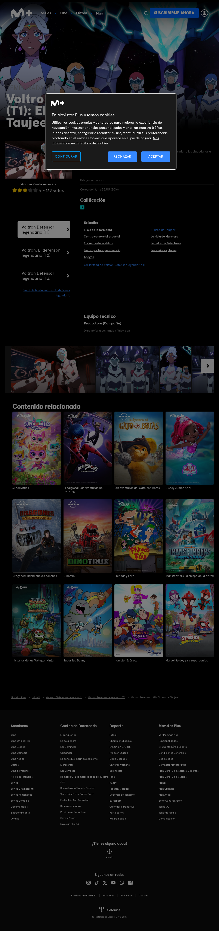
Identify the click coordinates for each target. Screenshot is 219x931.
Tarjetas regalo (167, 812)
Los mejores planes (163, 250)
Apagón (89, 257)
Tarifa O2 (164, 806)
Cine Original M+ (20, 740)
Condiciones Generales (172, 752)
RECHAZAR (123, 156)
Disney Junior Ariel (178, 488)
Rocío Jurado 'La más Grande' (77, 788)
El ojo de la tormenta (98, 230)
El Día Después (118, 758)
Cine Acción (18, 758)
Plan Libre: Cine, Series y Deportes (178, 770)
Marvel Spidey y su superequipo (187, 660)
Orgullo (15, 818)
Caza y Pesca (67, 818)
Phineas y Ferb (124, 576)
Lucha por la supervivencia (102, 250)
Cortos (15, 764)
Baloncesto (116, 770)
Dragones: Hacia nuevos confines (34, 576)
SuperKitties (20, 488)
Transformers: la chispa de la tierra (190, 576)
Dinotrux (69, 576)
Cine (63, 13)
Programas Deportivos (73, 812)
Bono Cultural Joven (170, 800)
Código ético (166, 758)
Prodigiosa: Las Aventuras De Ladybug (83, 489)
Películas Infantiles (22, 776)
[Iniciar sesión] (204, 13)
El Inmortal (66, 764)
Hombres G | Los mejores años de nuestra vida (84, 779)
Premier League (119, 752)
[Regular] (25, 190)
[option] (53, 369)
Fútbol (81, 13)
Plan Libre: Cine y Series (172, 776)
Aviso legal (108, 895)
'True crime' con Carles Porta (77, 794)
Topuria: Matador (119, 788)
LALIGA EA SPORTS (120, 746)
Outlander (66, 752)
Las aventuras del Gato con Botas (137, 488)
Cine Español (18, 746)
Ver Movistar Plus (168, 734)
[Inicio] (21, 13)
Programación (118, 818)
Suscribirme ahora (174, 12)
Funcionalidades (168, 740)
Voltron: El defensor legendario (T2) (41, 253)
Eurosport (115, 800)
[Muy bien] (35, 190)
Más (99, 13)
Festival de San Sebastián (74, 800)
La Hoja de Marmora (164, 236)
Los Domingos (68, 746)
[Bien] (30, 190)
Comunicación (167, 818)
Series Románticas (21, 794)
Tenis (112, 776)
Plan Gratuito (166, 788)
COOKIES (143, 895)
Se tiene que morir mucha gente (79, 758)
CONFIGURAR (66, 156)
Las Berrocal (67, 770)
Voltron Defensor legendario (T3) (38, 276)
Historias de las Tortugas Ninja (32, 660)
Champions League (121, 740)
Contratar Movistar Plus (172, 764)
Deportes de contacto (122, 794)
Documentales (19, 806)
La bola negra (68, 740)
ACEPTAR (155, 156)
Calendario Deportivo (122, 806)
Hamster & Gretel (126, 660)
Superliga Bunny (74, 660)
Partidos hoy (117, 812)
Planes (162, 782)
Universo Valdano (120, 764)
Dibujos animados (70, 806)
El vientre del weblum (98, 243)
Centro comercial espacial (102, 236)
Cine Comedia (19, 752)
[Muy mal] (14, 190)
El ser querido (68, 734)
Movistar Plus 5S (69, 824)
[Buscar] (146, 13)
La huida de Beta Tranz (166, 243)
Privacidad (126, 895)
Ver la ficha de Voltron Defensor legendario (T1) (115, 265)
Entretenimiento (20, 812)
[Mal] (20, 190)
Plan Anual (165, 794)
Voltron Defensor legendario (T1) (38, 229)
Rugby (113, 782)
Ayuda (109, 857)
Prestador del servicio (83, 895)
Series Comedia (20, 800)
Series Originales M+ (22, 788)
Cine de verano (20, 770)
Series (46, 13)
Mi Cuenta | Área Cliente (173, 746)
